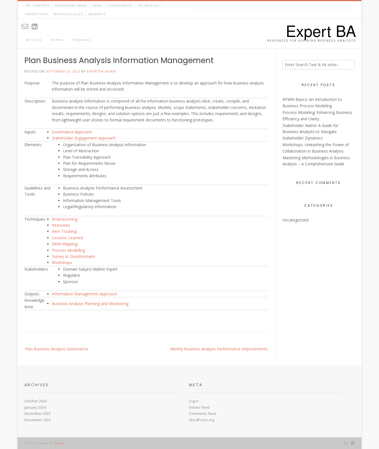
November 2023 (37, 419)
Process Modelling (68, 250)
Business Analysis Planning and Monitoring (90, 303)
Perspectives (37, 14)
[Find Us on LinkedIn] (34, 26)
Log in (194, 400)
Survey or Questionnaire (73, 256)
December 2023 (37, 413)
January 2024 (35, 407)
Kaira (59, 443)
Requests (82, 40)
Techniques (148, 6)
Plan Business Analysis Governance (56, 348)
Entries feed (199, 407)
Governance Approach (72, 131)
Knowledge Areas (71, 6)
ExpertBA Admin (101, 71)
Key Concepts (38, 6)
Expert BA (321, 30)
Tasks (97, 6)
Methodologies (68, 14)
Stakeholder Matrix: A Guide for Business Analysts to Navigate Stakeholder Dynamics (310, 132)
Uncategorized (295, 220)
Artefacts (97, 14)
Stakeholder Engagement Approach (83, 138)
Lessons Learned (67, 237)
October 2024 (35, 400)
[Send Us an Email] (25, 26)
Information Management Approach (84, 293)
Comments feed (202, 413)
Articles (34, 40)
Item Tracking (64, 231)
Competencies (119, 6)
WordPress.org (201, 419)
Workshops (62, 262)
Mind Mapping (64, 243)
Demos (57, 40)
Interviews (61, 225)
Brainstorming (64, 219)
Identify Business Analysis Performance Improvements (219, 348)
